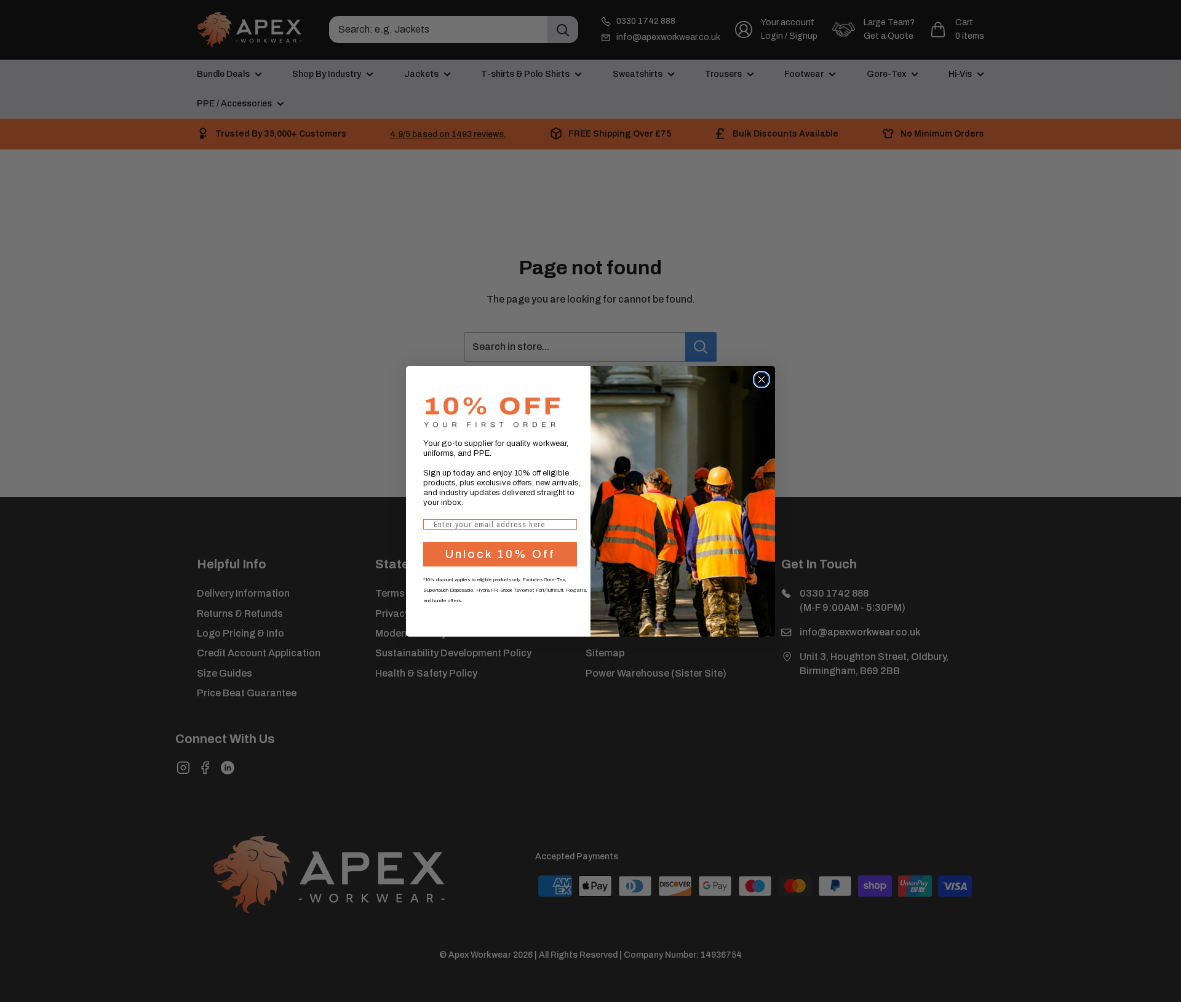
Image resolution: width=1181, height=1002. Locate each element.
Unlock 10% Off (500, 553)
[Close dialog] (761, 379)
